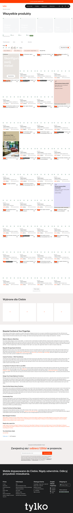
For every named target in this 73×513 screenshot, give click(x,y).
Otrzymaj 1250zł (47, 453)
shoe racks (34, 352)
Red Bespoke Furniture (30, 418)
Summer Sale (29, 6)
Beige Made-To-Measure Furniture (42, 418)
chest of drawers (26, 352)
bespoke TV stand (6, 370)
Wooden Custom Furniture (8, 418)
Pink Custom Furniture (62, 417)
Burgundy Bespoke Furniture (56, 418)
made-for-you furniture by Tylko (31, 411)
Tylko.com (5, 436)
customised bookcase (52, 370)
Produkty (37, 6)
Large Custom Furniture (8, 425)
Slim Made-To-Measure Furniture (51, 426)
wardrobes (40, 352)
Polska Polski (65, 485)
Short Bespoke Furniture (64, 426)
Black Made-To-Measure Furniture (25, 417)
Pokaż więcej (36, 289)
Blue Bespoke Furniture (52, 417)
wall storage (46, 352)
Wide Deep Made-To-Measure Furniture (15, 426)
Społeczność (44, 6)
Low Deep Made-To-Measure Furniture (36, 425)
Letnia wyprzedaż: (37, 1)
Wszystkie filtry (64, 47)
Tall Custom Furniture (39, 426)
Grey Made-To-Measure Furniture (39, 417)
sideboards (24, 369)
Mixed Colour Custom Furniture (17, 420)
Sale (7, 432)
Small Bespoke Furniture (8, 427)
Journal (4, 432)
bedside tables (19, 352)
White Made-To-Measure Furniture (10, 417)
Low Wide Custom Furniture (50, 425)
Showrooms (52, 6)
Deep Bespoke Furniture (29, 426)
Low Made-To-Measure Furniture (20, 425)
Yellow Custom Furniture (19, 418)
